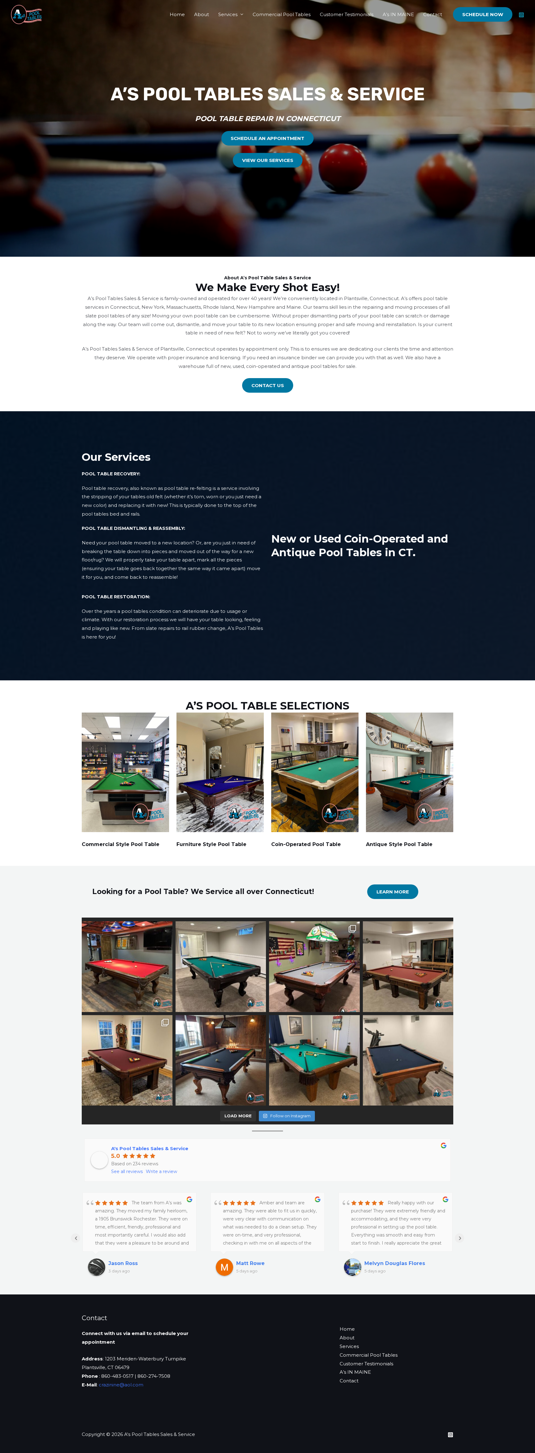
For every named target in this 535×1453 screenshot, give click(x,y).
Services (227, 14)
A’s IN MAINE (398, 14)
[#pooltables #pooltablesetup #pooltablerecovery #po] (127, 966)
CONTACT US (267, 385)
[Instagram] (521, 15)
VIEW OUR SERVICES (267, 160)
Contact (432, 14)
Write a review (161, 1171)
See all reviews (127, 1171)
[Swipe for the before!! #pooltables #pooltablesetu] (314, 966)
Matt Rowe (122, 1263)
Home (177, 14)
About (201, 14)
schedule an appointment (267, 138)
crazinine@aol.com (121, 1385)
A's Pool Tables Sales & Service (149, 1148)
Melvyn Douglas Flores (266, 1263)
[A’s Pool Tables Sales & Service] (26, 14)
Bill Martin (377, 1263)
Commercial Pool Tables (282, 14)
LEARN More (392, 892)
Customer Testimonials (346, 14)
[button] (482, 14)
